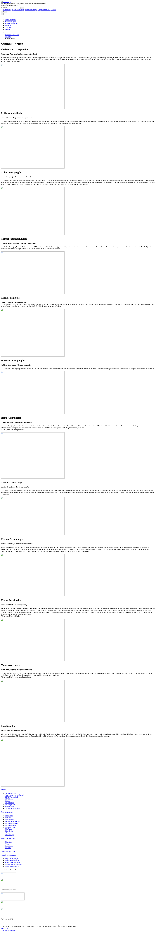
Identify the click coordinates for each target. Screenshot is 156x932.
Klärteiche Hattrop (11, 823)
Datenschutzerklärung (8, 930)
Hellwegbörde (10, 805)
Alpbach (8, 817)
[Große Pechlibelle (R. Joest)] (33, 356)
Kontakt (53, 10)
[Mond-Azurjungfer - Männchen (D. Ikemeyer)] (33, 721)
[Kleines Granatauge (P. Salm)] (33, 596)
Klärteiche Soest (10, 825)
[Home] (1, 10)
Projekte (3, 789)
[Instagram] (5, 923)
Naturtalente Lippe (11, 793)
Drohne (7, 801)
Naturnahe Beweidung (12, 808)
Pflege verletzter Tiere (12, 862)
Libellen (8, 37)
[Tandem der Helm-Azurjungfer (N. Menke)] (33, 478)
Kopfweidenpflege (11, 858)
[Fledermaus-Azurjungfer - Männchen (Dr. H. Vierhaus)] (33, 109)
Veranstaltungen (18, 10)
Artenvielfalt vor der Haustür (14, 795)
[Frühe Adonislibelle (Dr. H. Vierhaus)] (33, 168)
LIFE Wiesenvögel (11, 797)
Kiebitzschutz (9, 803)
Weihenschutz (9, 806)
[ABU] (5, 33)
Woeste (7, 833)
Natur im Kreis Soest (12, 35)
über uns (47, 10)
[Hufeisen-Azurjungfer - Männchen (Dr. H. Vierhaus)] (33, 413)
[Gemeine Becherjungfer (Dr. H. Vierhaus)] (33, 293)
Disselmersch (9, 819)
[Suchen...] (22, 8)
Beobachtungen (8, 10)
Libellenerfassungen (12, 866)
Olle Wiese (8, 829)
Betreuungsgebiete (7, 812)
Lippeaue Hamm (10, 827)
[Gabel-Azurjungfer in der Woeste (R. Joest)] (33, 234)
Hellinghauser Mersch (12, 821)
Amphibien (9, 846)
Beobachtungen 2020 (8, 851)
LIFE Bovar (9, 799)
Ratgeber (41, 10)
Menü (5, 12)
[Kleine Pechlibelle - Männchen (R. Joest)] (33, 660)
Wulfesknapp (9, 835)
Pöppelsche (9, 831)
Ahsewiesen (9, 816)
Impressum (4, 928)
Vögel (7, 844)
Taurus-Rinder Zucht (12, 860)
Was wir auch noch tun (8, 855)
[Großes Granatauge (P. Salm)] (33, 535)
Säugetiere (8, 842)
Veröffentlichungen (31, 10)
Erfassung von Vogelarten (13, 864)
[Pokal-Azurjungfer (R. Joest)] (33, 786)
